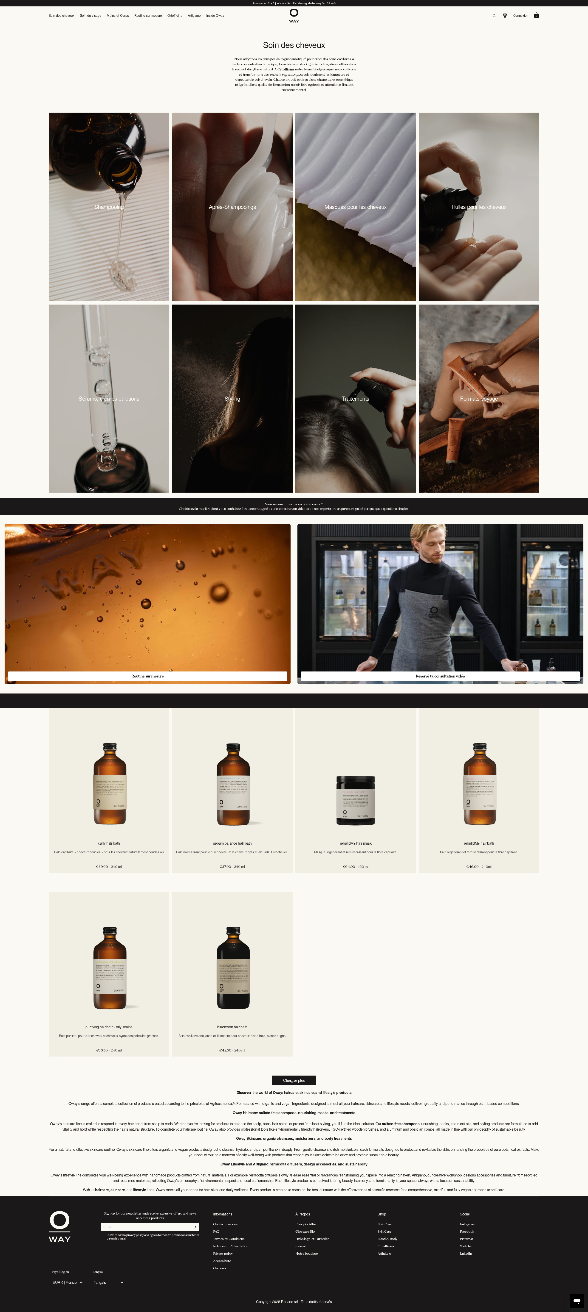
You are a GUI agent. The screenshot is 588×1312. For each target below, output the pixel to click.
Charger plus (294, 1080)
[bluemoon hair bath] (232, 956)
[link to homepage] (60, 1240)
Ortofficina (174, 15)
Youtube (466, 1246)
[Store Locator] (505, 15)
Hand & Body (387, 1239)
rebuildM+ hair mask (356, 843)
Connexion (520, 15)
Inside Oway (215, 15)
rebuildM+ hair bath (479, 843)
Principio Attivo (306, 1224)
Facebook (467, 1231)
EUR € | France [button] (65, 1282)
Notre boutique (306, 1253)
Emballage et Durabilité (312, 1239)
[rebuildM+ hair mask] (355, 772)
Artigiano (194, 15)
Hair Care (385, 1224)
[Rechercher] (494, 15)
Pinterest (466, 1239)
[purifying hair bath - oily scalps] (109, 956)
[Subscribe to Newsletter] (194, 1227)
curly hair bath (109, 843)
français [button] (100, 1282)
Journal (300, 1246)
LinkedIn (466, 1253)
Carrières (219, 1268)
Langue (98, 1271)
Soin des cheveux (61, 15)
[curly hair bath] (109, 772)
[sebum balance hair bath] (232, 772)
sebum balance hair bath (232, 843)
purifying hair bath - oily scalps (108, 1026)
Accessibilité (222, 1261)
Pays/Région (60, 1271)
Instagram (467, 1224)
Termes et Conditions (229, 1239)
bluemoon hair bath (232, 1026)
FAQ (216, 1231)
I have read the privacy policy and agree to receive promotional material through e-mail (153, 1236)
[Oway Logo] (294, 15)
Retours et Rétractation (230, 1246)
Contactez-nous (225, 1224)
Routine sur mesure (148, 15)
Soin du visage (90, 15)
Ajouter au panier (109, 878)
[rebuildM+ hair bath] (479, 772)
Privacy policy (223, 1253)
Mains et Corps (118, 15)
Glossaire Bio (305, 1231)
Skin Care (385, 1231)
